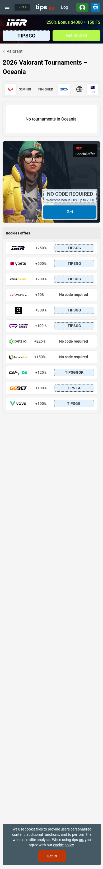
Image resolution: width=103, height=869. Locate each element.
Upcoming (22, 89)
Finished (45, 89)
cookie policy (63, 845)
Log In (64, 8)
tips (44, 7)
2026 (64, 89)
